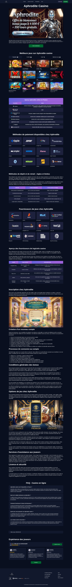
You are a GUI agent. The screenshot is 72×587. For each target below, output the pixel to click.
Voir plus (36, 562)
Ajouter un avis (57, 544)
